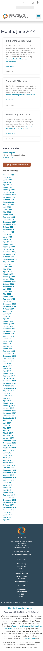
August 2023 (8, 262)
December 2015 (9, 470)
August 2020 (8, 336)
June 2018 (7, 396)
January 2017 (8, 438)
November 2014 (9, 502)
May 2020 (7, 344)
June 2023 (7, 267)
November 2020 (9, 331)
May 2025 (7, 212)
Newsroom (22, 579)
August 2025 (8, 205)
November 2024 (9, 224)
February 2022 (9, 299)
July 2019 (7, 363)
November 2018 (9, 383)
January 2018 (8, 408)
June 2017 (7, 425)
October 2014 (8, 505)
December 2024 (9, 222)
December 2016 (9, 440)
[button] (38, 16)
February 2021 (9, 324)
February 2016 (9, 465)
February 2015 (9, 495)
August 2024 (8, 232)
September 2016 (9, 448)
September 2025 (9, 202)
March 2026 (8, 187)
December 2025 (9, 195)
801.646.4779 (8, 158)
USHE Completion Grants (19, 114)
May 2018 (7, 398)
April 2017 (7, 430)
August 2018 (8, 391)
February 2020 (9, 351)
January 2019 (8, 378)
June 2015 (7, 485)
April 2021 (7, 319)
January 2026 (8, 192)
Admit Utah (21, 589)
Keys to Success (22, 591)
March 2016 (8, 463)
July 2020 (7, 339)
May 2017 (7, 428)
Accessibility (21, 564)
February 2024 (9, 247)
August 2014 (8, 510)
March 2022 (8, 296)
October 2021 (8, 309)
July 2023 (7, 264)
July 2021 (7, 314)
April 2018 (7, 401)
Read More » (10, 66)
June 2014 (7, 515)
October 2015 (8, 475)
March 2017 (8, 433)
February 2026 (9, 190)
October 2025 (8, 200)
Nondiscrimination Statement (21, 608)
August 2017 (8, 420)
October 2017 (8, 416)
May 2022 (7, 294)
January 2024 (8, 249)
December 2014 (9, 500)
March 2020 (8, 349)
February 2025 (9, 217)
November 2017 (9, 413)
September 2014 (9, 507)
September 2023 (9, 259)
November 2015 (9, 473)
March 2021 (8, 321)
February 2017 (9, 435)
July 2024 (7, 234)
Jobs (21, 571)
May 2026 (7, 182)
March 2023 (8, 274)
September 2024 (10, 229)
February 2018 (9, 406)
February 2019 (9, 376)
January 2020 (8, 353)
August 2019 (8, 361)
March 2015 (8, 492)
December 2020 (9, 329)
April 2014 (7, 520)
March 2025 (8, 215)
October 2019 (8, 358)
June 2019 (7, 366)
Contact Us (21, 566)
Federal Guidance (21, 576)
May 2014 (7, 517)
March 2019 (8, 373)
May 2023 (7, 269)
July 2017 (7, 423)
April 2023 (7, 272)
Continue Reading (20, 95)
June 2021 (7, 316)
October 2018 (8, 386)
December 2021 (9, 304)
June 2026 (7, 180)
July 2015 (7, 483)
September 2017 (9, 418)
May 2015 (7, 487)
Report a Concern (21, 574)
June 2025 (7, 210)
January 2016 (8, 468)
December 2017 (9, 411)
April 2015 (7, 490)
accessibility (30, 638)
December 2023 (9, 252)
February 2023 (9, 277)
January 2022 (8, 301)
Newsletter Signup (21, 581)
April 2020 (7, 346)
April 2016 (7, 460)
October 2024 (8, 227)
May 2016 (7, 458)
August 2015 (8, 480)
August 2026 (8, 175)
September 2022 (9, 286)
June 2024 (7, 237)
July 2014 (7, 512)
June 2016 (7, 455)
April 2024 (7, 242)
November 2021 (9, 306)
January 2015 (8, 497)
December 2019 (9, 356)
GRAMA (21, 569)
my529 (21, 594)
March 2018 (8, 403)
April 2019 (7, 371)
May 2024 (7, 239)
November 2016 (9, 443)
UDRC (21, 596)
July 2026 (7, 177)
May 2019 (7, 368)
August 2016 (8, 450)
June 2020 (7, 341)
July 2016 (7, 453)
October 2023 (8, 257)
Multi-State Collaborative (18, 40)
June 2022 (7, 291)
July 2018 (7, 393)
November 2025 (9, 197)
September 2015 (9, 478)
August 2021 (8, 311)
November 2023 (9, 254)
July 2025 (7, 207)
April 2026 (7, 185)
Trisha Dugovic (9, 153)
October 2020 (8, 334)
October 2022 (8, 284)
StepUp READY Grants (17, 81)
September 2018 (9, 388)
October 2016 (8, 445)
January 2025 (8, 219)
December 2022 (9, 282)
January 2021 (8, 326)
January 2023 (8, 279)
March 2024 (8, 244)
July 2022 (7, 289)
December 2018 (9, 381)
